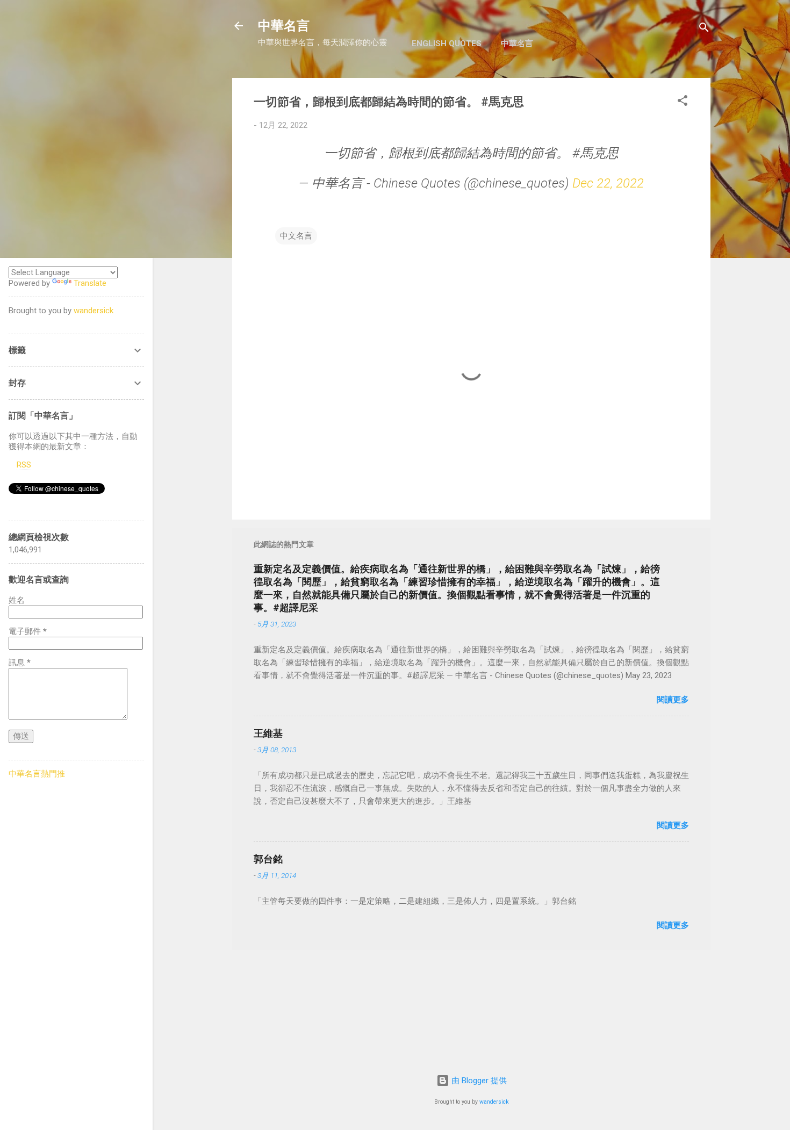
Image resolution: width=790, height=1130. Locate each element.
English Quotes (447, 43)
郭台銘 (268, 859)
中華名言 (284, 25)
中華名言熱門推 (37, 774)
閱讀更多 (673, 699)
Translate (90, 283)
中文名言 (296, 236)
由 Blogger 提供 (478, 1080)
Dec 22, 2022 (608, 183)
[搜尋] (704, 29)
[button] (682, 102)
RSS (24, 465)
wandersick (494, 1101)
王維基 (268, 733)
